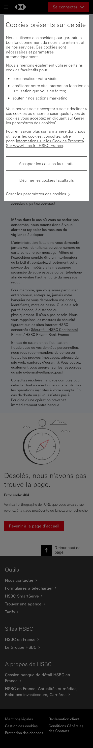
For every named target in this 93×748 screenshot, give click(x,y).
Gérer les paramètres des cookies (36, 193)
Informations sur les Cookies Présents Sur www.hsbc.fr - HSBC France (45, 143)
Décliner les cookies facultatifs (46, 180)
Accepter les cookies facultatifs (46, 163)
